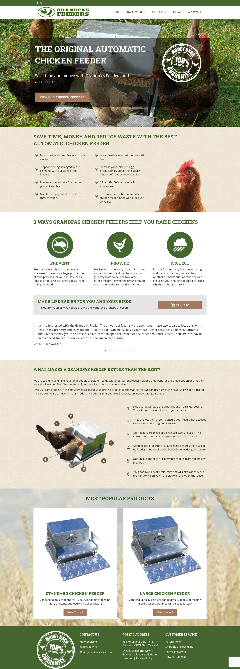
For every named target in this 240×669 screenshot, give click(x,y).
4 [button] (115, 351)
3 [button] (112, 351)
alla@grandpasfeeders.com (97, 652)
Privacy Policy (144, 658)
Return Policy (173, 641)
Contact (177, 12)
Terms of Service (175, 651)
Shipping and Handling (179, 646)
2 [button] (108, 351)
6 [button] (121, 351)
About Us (158, 12)
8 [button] (128, 351)
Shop (117, 12)
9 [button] (131, 351)
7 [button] (125, 351)
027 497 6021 (90, 647)
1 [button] (105, 351)
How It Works (134, 12)
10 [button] (135, 351)
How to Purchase (175, 657)
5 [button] (118, 351)
